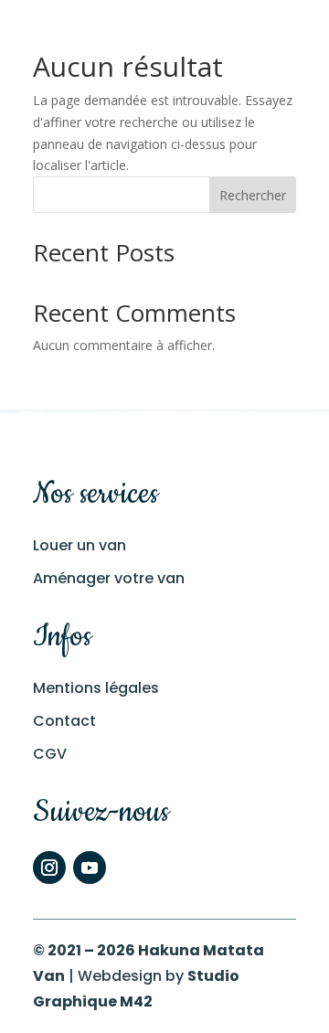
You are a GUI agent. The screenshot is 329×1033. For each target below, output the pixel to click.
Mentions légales (96, 687)
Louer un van (79, 545)
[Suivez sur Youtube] (89, 867)
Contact (64, 720)
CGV (50, 753)
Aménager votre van (109, 578)
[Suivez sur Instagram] (49, 867)
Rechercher (252, 195)
